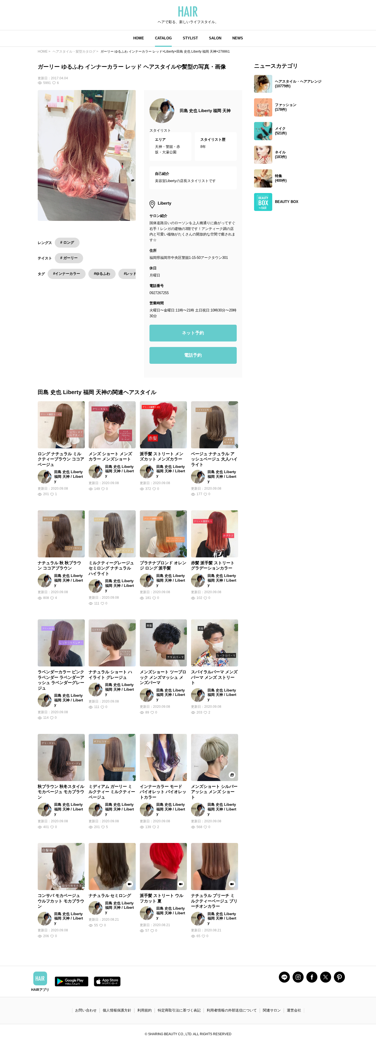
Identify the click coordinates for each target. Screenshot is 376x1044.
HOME (138, 38)
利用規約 (144, 1010)
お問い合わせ (86, 1010)
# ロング (67, 242)
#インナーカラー (66, 274)
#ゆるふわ (102, 274)
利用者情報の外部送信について (232, 1010)
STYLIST (190, 38)
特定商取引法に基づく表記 (179, 1010)
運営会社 (294, 1010)
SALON (215, 38)
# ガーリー (69, 258)
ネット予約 (193, 332)
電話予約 (193, 355)
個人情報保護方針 (117, 1010)
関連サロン (272, 1010)
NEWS (237, 38)
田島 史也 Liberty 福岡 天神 (205, 110)
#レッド (130, 274)
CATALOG (163, 38)
